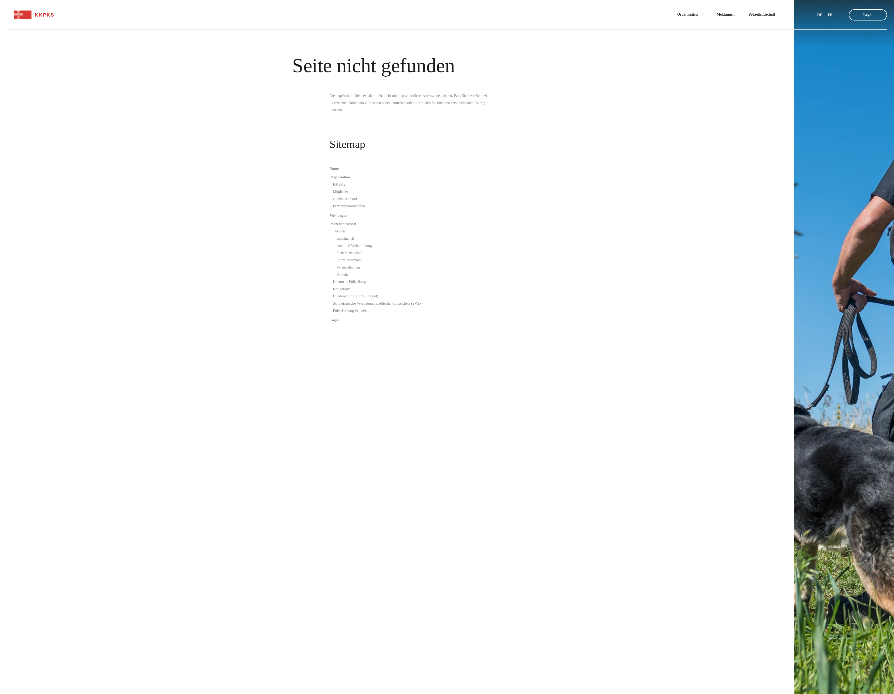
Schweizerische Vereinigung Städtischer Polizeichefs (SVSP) (378, 303)
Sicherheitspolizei (349, 253)
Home (334, 169)
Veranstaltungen (348, 267)
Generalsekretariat (346, 199)
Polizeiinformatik (349, 260)
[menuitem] (690, 15)
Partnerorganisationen (349, 206)
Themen (339, 231)
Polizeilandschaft (342, 224)
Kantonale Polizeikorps (350, 282)
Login (868, 15)
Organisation (339, 177)
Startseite (336, 110)
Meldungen (338, 216)
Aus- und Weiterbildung (354, 246)
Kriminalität (345, 238)
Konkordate (341, 289)
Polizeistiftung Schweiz (350, 311)
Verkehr (342, 274)
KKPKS (339, 184)
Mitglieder (340, 192)
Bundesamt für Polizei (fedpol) (355, 296)
